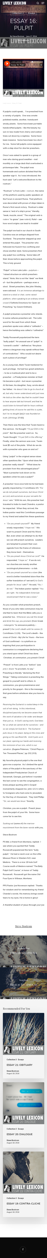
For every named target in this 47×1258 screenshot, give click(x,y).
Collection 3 (12, 1060)
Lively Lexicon (7, 103)
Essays (31, 13)
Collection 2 (18, 13)
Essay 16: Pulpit (17, 103)
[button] (42, 3)
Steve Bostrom (18, 36)
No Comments (23, 40)
